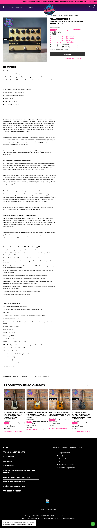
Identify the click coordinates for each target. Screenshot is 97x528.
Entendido (29, 524)
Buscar (31, 7)
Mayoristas (8, 456)
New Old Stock (68, 15)
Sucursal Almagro (65, 462)
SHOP (60, 15)
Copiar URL (46, 376)
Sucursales (8, 465)
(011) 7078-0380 (64, 453)
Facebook (24, 376)
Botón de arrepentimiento (68, 518)
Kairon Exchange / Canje (67, 468)
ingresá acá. (55, 518)
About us (7, 461)
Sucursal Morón (64, 459)
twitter (80, 447)
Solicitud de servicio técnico (68, 465)
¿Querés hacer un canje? (73, 58)
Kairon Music (53, 15)
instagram (56, 447)
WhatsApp (16, 376)
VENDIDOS (76, 15)
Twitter (31, 376)
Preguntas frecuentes (14, 482)
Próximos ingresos (12, 491)
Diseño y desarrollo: (48, 509)
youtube (73, 447)
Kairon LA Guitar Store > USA (16, 477)
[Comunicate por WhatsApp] (93, 524)
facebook (65, 447)
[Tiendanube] (48, 512)
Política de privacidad (14, 486)
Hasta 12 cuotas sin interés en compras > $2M (32, 2)
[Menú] (4, 7)
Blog (5, 447)
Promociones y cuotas (14, 452)
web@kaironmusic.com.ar (67, 456)
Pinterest (38, 376)
